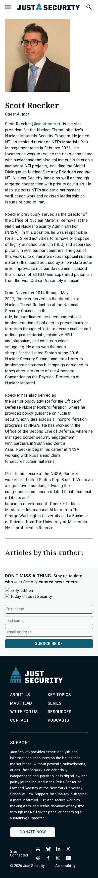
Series (54, 703)
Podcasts (58, 720)
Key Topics (59, 694)
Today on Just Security (31, 596)
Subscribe (45, 643)
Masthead (21, 703)
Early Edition (21, 590)
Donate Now (33, 832)
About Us (20, 694)
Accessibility (65, 866)
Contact (19, 720)
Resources (59, 711)
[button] (88, 6)
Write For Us (24, 711)
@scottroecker (46, 124)
